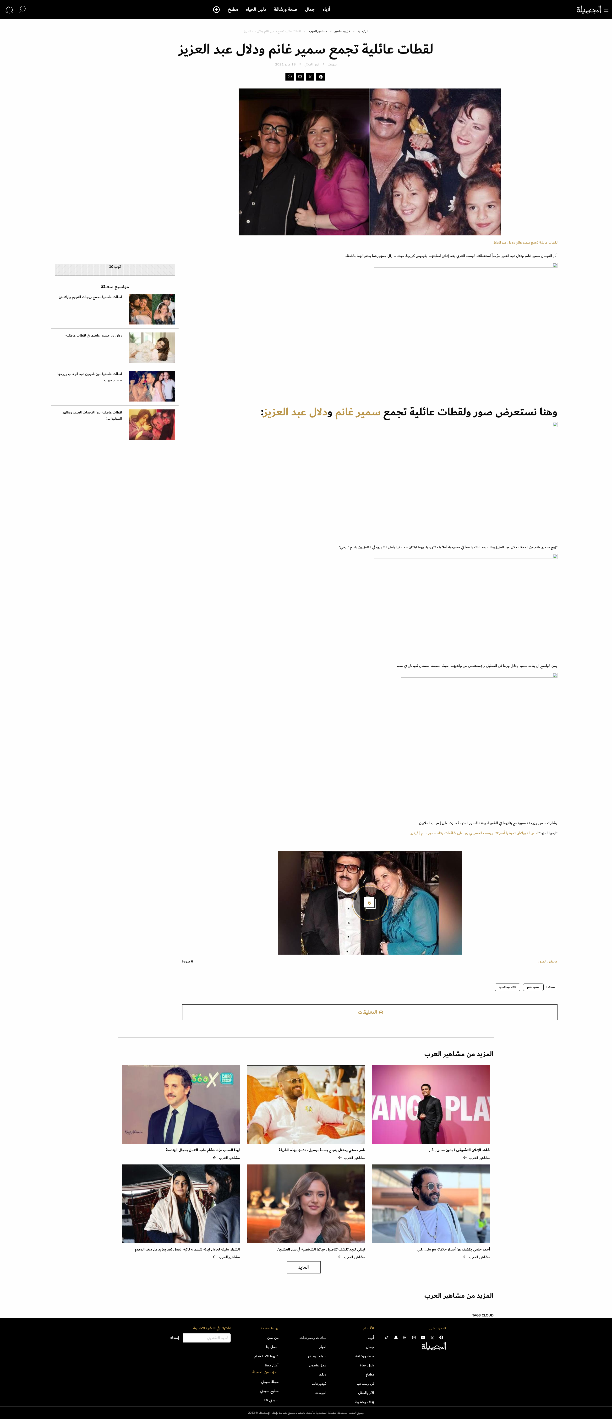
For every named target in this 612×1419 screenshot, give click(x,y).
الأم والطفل (366, 1393)
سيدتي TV (271, 1400)
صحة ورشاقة (285, 9)
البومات (320, 1393)
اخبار (322, 1347)
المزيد (303, 1267)
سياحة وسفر (317, 1356)
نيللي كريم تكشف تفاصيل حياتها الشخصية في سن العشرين (321, 1249)
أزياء (326, 9)
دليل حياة (367, 1365)
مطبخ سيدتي (269, 1391)
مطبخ (233, 9)
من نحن (273, 1338)
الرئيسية (363, 31)
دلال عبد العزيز (295, 412)
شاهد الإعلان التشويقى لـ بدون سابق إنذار (459, 1150)
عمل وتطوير (317, 1365)
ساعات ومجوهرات (313, 1338)
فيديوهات (319, 1384)
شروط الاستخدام (266, 1356)
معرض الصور (547, 961)
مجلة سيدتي (270, 1382)
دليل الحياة (256, 9)
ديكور (322, 1374)
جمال (310, 9)
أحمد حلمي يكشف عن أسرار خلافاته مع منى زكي (453, 1249)
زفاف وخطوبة (364, 1402)
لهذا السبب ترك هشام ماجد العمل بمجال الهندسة (203, 1150)
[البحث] (22, 9)
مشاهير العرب (318, 31)
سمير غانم (358, 412)
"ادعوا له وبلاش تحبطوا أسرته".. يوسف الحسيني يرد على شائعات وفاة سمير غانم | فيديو (474, 833)
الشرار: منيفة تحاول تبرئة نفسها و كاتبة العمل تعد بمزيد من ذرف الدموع (187, 1249)
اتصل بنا (272, 1347)
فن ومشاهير (342, 31)
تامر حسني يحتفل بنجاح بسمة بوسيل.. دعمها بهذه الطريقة (322, 1150)
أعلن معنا (272, 1365)
